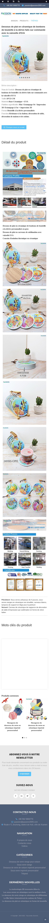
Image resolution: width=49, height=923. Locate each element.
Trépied (34, 21)
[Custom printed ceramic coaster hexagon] (13, 709)
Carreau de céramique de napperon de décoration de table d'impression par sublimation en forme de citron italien (24, 609)
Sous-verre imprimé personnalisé (25, 871)
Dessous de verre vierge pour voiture (24, 862)
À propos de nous (24, 840)
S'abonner (24, 774)
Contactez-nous (24, 843)
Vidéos (24, 846)
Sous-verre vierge (24, 865)
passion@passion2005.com (35, 5)
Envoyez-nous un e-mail (15, 127)
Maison (14, 21)
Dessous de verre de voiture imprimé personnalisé (24, 868)
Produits (24, 21)
